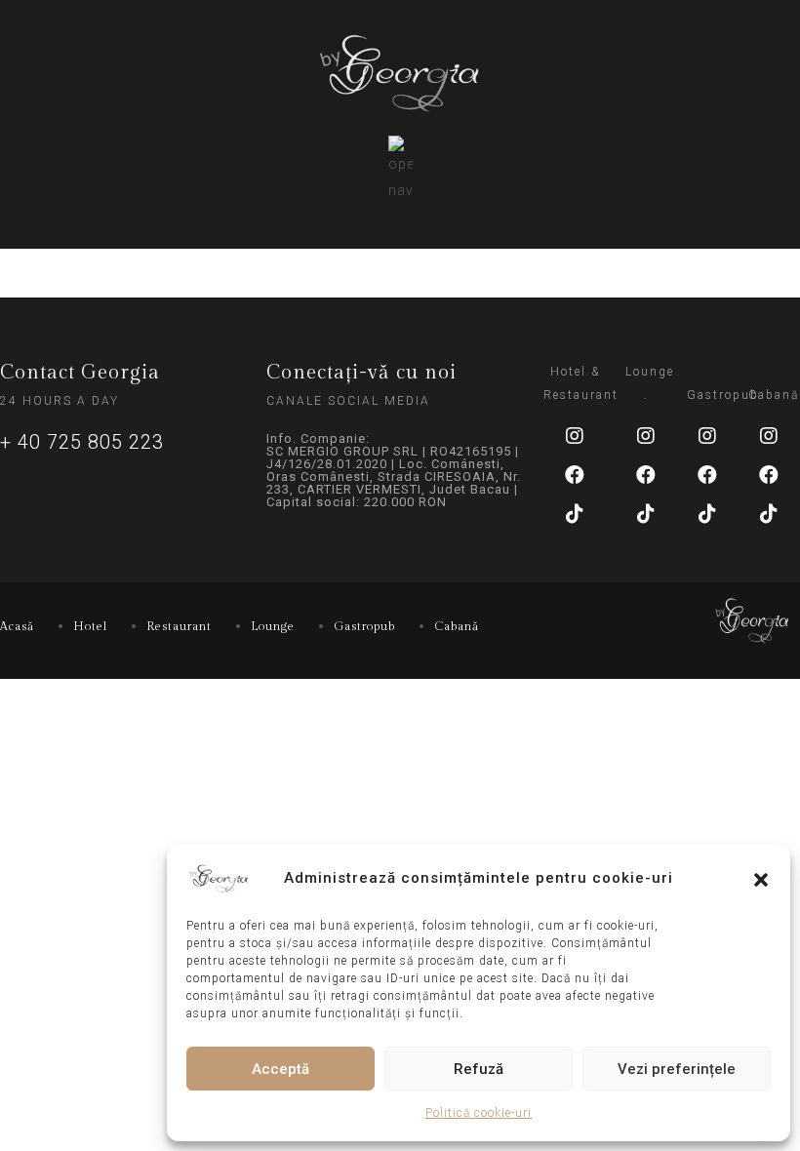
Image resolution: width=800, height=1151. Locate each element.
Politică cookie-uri (478, 1113)
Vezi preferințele (677, 1069)
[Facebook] (574, 475)
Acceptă (280, 1069)
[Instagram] (574, 436)
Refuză (478, 1069)
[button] (761, 878)
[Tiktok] (574, 514)
